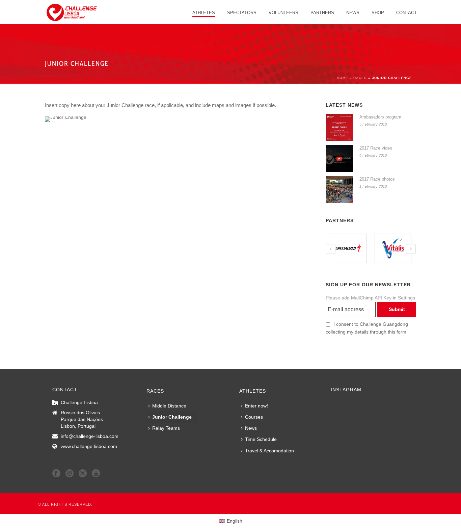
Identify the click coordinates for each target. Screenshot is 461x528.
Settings (406, 297)
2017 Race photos (377, 179)
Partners (322, 12)
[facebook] (56, 473)
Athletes (203, 12)
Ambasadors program (380, 117)
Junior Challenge (172, 417)
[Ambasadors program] (339, 127)
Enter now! (256, 405)
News (352, 12)
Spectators (241, 12)
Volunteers (283, 12)
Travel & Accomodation (269, 450)
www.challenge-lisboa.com (89, 446)
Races (360, 78)
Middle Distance (169, 405)
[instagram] (69, 473)
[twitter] (83, 473)
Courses (254, 417)
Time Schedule (261, 439)
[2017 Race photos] (339, 189)
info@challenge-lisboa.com (89, 436)
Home (342, 78)
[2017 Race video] (339, 158)
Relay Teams (166, 428)
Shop (378, 12)
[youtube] (96, 473)
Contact (406, 12)
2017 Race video (375, 148)
